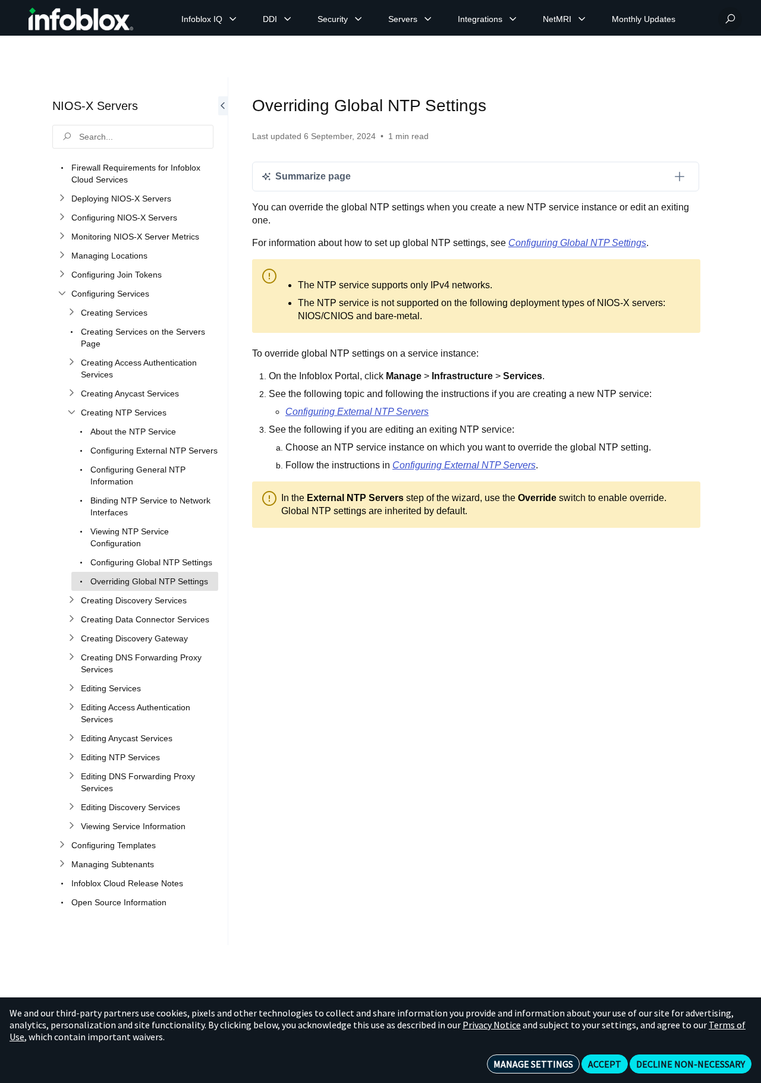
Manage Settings (533, 1064)
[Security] (358, 19)
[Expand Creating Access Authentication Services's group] (71, 362)
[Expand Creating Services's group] (71, 312)
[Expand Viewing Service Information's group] (71, 826)
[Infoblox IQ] (233, 19)
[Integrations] (513, 19)
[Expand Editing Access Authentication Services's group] (71, 707)
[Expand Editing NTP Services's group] (71, 757)
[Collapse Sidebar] (223, 511)
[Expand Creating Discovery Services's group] (71, 600)
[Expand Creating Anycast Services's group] (71, 393)
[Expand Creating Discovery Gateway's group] (71, 638)
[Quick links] (81, 19)
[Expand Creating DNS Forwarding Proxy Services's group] (71, 657)
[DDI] (288, 19)
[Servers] (428, 19)
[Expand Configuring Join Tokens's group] (61, 274)
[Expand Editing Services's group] (71, 688)
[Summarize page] (679, 176)
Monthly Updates (643, 19)
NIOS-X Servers (95, 105)
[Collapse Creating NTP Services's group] (71, 412)
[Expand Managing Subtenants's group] (61, 864)
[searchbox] (132, 137)
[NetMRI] (582, 19)
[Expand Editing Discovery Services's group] (71, 807)
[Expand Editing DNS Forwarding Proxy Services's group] (71, 776)
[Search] (730, 19)
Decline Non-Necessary (690, 1064)
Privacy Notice (492, 1025)
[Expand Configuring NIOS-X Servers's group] (61, 217)
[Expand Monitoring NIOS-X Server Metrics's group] (61, 236)
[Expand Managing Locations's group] (61, 255)
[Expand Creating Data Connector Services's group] (71, 619)
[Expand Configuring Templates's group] (61, 845)
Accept (604, 1064)
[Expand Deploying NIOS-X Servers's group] (61, 198)
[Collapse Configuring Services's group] (61, 293)
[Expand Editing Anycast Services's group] (71, 738)
